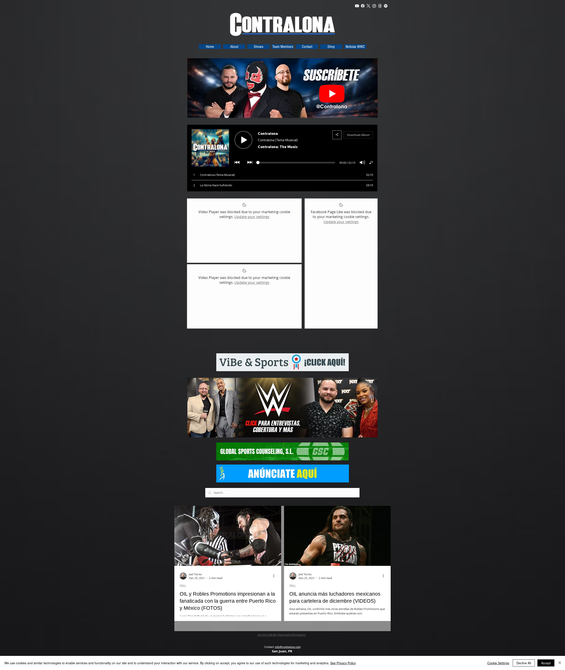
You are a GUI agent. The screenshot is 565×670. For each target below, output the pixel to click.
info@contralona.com (288, 647)
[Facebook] (362, 6)
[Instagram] (374, 6)
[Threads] (380, 6)
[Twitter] (368, 6)
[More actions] (275, 576)
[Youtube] (357, 6)
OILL (183, 585)
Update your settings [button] (251, 216)
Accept (546, 663)
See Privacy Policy (343, 663)
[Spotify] (385, 6)
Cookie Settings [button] (498, 663)
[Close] (559, 662)
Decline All (523, 663)
